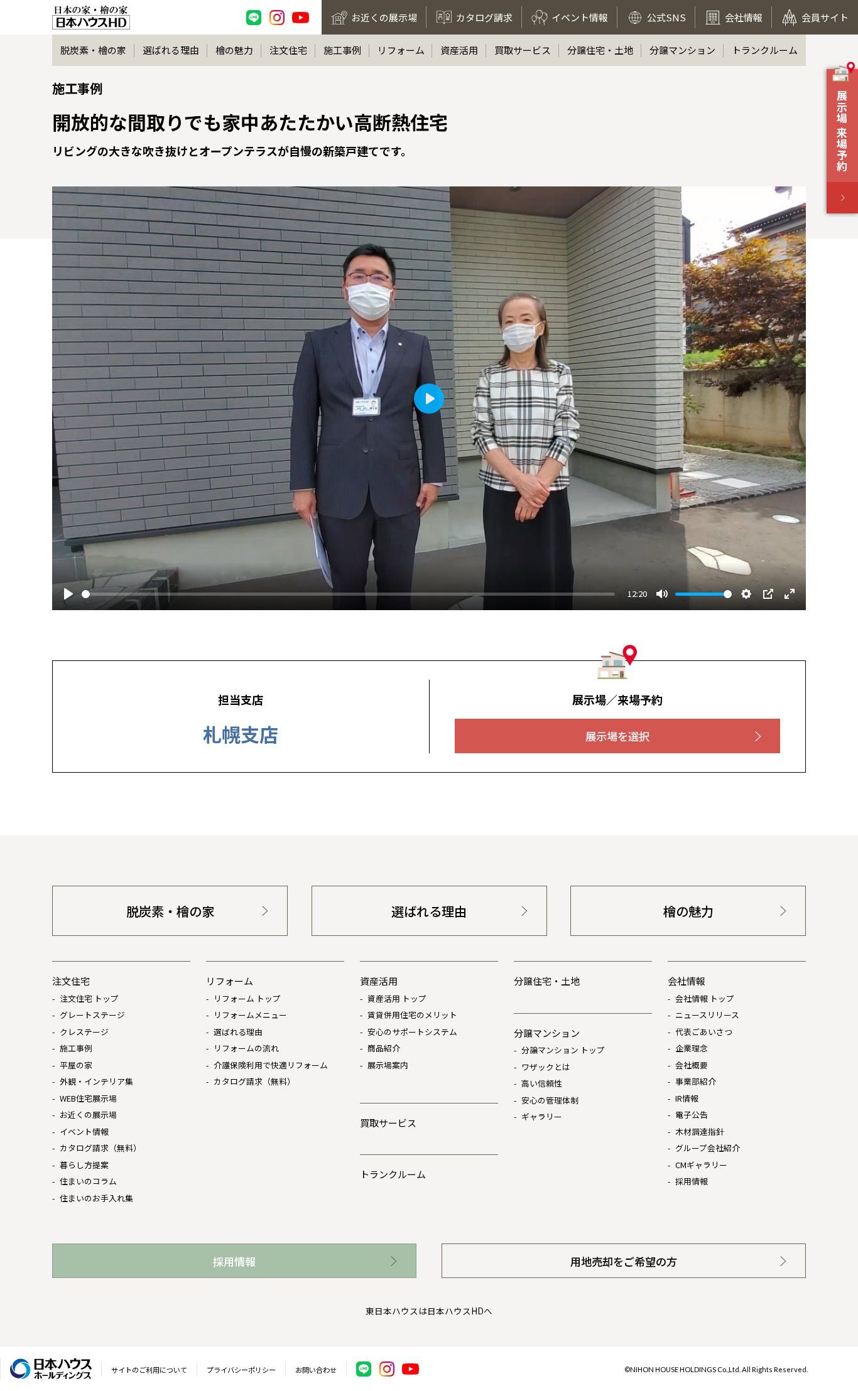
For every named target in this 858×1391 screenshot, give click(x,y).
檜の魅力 (234, 49)
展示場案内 (387, 1065)
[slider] (348, 594)
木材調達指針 (699, 1131)
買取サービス (522, 49)
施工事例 (342, 49)
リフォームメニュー (250, 1015)
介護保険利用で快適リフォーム (271, 1065)
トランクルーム (765, 49)
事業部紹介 (695, 1081)
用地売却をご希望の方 (623, 1261)
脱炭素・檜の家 (93, 49)
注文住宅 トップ (89, 998)
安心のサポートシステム (412, 1032)
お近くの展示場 (88, 1114)
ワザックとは (545, 1067)
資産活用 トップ (396, 998)
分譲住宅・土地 (600, 49)
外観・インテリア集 (96, 1081)
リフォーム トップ (247, 998)
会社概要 (691, 1065)
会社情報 (686, 980)
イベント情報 (84, 1131)
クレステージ (84, 1032)
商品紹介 (383, 1048)
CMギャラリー (701, 1165)
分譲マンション (682, 49)
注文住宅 (288, 49)
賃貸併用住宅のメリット (412, 1015)
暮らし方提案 (84, 1165)
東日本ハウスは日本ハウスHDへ (429, 1310)
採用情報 (691, 1181)
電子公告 (691, 1114)
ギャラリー (541, 1116)
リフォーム (401, 49)
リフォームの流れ (246, 1048)
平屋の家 (76, 1065)
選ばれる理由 (171, 49)
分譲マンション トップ (563, 1050)
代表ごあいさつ (703, 1032)
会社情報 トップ (704, 998)
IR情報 (686, 1098)
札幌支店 (240, 734)
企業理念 (691, 1048)
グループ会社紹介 (707, 1148)
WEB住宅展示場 (88, 1098)
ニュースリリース (707, 1015)
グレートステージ (92, 1015)
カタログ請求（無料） (100, 1148)
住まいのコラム (88, 1181)
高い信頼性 (541, 1083)
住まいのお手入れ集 (96, 1198)
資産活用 (459, 49)
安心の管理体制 (549, 1100)
